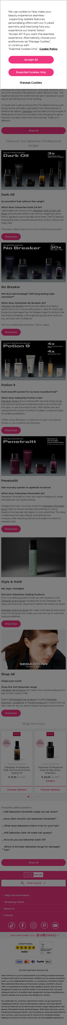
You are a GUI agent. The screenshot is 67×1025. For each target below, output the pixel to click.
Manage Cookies (31, 82)
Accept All (31, 59)
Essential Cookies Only (31, 72)
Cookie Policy (48, 49)
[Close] (62, 5)
